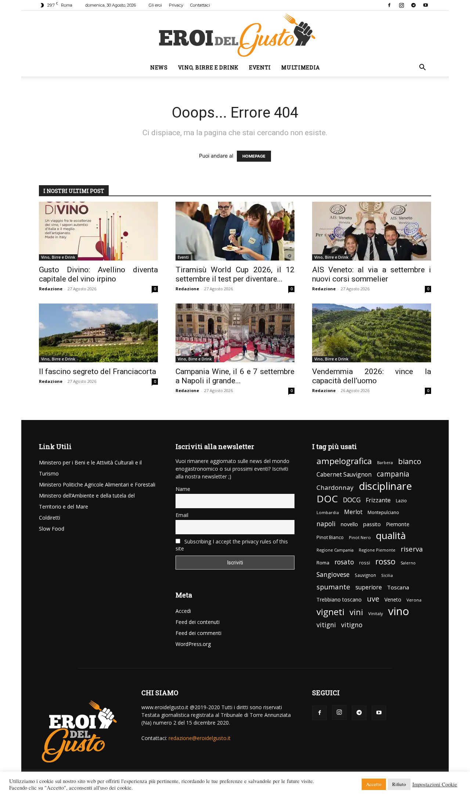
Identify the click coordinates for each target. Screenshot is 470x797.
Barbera (385, 462)
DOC (327, 499)
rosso (385, 561)
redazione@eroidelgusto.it (200, 738)
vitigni (326, 625)
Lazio (401, 501)
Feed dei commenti (198, 632)
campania (393, 474)
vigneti (330, 611)
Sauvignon (365, 575)
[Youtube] (425, 5)
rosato (344, 562)
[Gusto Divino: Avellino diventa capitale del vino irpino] (98, 231)
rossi (364, 563)
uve (373, 599)
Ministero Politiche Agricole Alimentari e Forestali (97, 484)
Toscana (398, 587)
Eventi (260, 67)
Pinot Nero (360, 537)
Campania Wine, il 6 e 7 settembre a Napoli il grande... (235, 376)
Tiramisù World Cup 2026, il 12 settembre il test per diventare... (235, 274)
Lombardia (328, 512)
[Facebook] (389, 5)
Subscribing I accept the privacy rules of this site (232, 545)
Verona (414, 600)
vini (356, 612)
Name (183, 488)
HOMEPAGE (253, 156)
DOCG (352, 500)
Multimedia (300, 67)
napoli (326, 524)
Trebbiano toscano (339, 599)
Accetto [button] (374, 784)
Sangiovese (333, 574)
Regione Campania (335, 550)
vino (398, 611)
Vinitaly (375, 613)
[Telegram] (413, 5)
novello (349, 524)
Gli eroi (155, 5)
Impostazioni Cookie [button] (434, 784)
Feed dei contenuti (198, 621)
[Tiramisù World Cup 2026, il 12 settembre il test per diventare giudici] (235, 231)
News (159, 67)
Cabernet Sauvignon (344, 474)
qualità (391, 535)
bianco (409, 461)
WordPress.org (193, 643)
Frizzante (378, 500)
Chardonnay (335, 487)
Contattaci (200, 5)
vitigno (351, 625)
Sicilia (387, 575)
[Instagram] (401, 5)
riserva (412, 549)
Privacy (176, 5)
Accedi (183, 610)
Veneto (392, 599)
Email (182, 514)
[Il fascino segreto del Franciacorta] (98, 333)
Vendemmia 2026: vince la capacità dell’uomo (371, 376)
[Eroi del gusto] (235, 35)
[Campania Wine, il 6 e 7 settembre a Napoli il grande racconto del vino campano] (235, 333)
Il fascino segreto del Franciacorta (97, 371)
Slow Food (51, 528)
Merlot (353, 512)
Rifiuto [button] (399, 784)
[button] (422, 68)
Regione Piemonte (377, 550)
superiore (368, 587)
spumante (333, 586)
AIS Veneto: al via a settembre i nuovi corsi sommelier (371, 274)
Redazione (50, 288)
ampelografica (344, 461)
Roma (323, 562)
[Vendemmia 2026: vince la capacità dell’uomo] (371, 333)
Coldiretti (49, 517)
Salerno (408, 563)
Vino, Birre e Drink (208, 67)
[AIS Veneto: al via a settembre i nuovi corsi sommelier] (371, 231)
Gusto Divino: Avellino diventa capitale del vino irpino (98, 274)
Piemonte (397, 524)
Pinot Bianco (330, 537)
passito (372, 524)
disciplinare (385, 486)
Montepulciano (383, 512)
